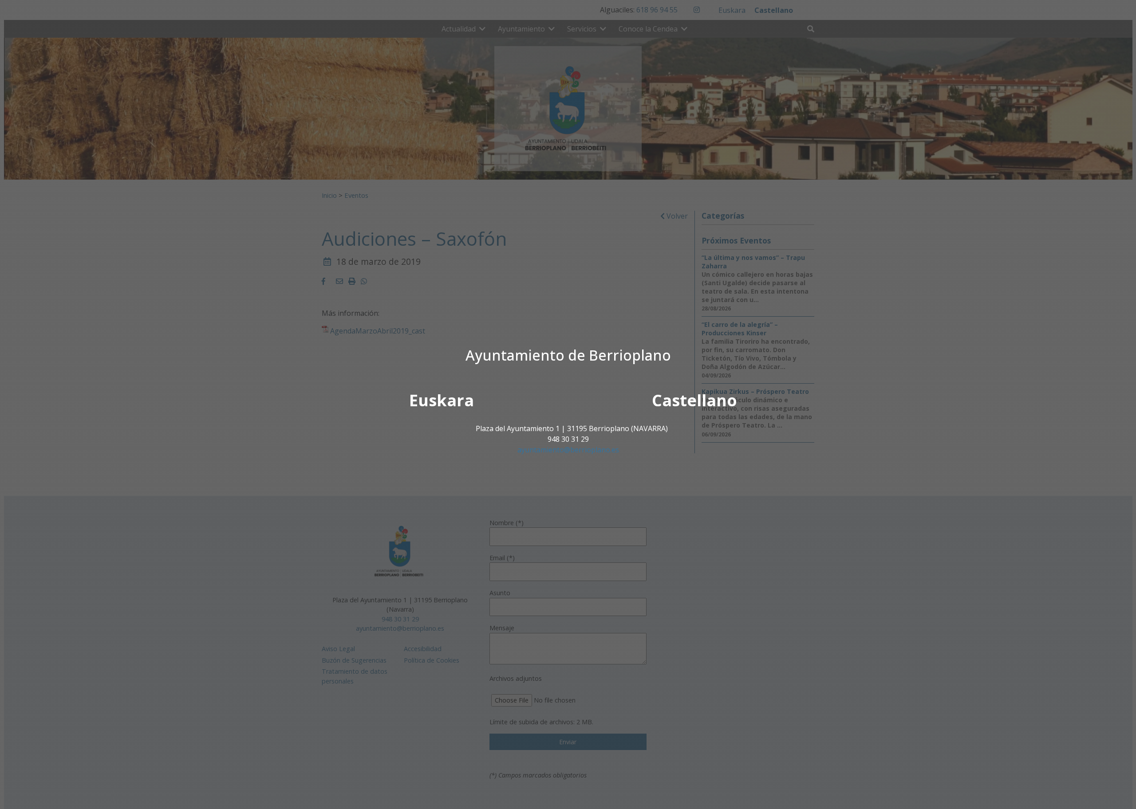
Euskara (441, 400)
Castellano (694, 400)
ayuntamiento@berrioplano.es (568, 450)
